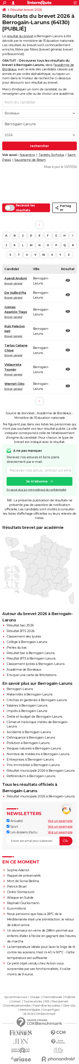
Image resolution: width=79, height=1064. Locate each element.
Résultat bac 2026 (20, 625)
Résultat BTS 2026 (21, 631)
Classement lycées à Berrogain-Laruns (36, 664)
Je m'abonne (37, 481)
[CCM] (58, 1032)
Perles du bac (17, 648)
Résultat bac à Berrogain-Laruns (31, 653)
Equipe (35, 997)
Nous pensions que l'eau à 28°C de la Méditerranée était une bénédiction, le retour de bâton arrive (40, 919)
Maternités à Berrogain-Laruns (30, 694)
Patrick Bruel (17, 886)
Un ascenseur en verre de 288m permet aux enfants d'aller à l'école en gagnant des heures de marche (41, 936)
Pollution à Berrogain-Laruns (28, 743)
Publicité (70, 997)
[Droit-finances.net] (58, 1041)
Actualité (16, 821)
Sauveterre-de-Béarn (30, 160)
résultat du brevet (20, 36)
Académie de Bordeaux (24, 670)
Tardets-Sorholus (51, 155)
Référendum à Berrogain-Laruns (31, 776)
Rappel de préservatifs (24, 876)
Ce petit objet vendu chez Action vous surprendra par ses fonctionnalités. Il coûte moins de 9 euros (39, 968)
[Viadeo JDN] (58, 1050)
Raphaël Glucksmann (23, 903)
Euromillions (16, 908)
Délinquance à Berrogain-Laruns (31, 737)
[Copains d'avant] (21, 1050)
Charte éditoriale (52, 997)
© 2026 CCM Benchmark (39, 1013)
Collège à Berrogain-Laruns (27, 642)
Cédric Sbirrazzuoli (20, 892)
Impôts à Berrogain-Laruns (27, 711)
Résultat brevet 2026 (26, 10)
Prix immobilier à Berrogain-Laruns (33, 765)
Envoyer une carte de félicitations (31, 675)
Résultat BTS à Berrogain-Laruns (31, 658)
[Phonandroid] (58, 1059)
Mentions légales (30, 1009)
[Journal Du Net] (21, 1041)
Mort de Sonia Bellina (23, 881)
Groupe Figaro (51, 1009)
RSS (47, 1001)
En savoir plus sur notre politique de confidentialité (36, 489)
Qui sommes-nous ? (16, 997)
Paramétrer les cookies (46, 1005)
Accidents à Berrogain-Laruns (29, 732)
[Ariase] (21, 1059)
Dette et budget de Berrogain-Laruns (34, 717)
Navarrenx (27, 155)
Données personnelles (17, 1005)
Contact (16, 1001)
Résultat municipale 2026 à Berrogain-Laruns (41, 771)
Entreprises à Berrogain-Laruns (30, 759)
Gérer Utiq (69, 1005)
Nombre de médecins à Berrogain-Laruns (38, 754)
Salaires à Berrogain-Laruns (27, 705)
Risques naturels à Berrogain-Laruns (34, 748)
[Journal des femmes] (21, 1032)
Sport (13, 827)
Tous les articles (32, 1001)
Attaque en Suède (20, 898)
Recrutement (60, 1001)
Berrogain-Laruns (20, 689)
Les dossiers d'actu (23, 832)
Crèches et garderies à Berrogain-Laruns (37, 700)
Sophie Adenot (18, 870)
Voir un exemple (60, 821)
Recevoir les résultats (25, 207)
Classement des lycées (24, 636)
